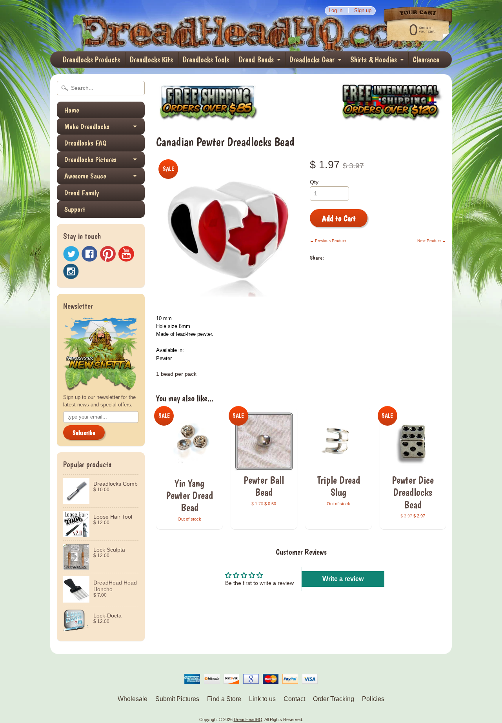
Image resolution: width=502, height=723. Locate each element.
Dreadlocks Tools (206, 59)
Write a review (343, 578)
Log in (335, 10)
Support (74, 209)
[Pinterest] (108, 254)
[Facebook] (89, 254)
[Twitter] (71, 254)
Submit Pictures (177, 699)
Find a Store (224, 699)
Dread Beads (256, 59)
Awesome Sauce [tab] (85, 175)
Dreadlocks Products (91, 59)
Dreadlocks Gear (312, 59)
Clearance (426, 59)
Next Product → (431, 241)
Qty (314, 182)
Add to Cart (339, 218)
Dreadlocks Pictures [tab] (90, 159)
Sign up (362, 10)
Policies (373, 699)
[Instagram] (71, 271)
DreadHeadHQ (134, 26)
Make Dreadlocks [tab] (86, 126)
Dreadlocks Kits (151, 59)
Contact (294, 699)
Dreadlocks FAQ (85, 143)
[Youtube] (126, 254)
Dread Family (81, 192)
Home (71, 110)
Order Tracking (333, 699)
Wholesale (132, 699)
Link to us (262, 699)
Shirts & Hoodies (373, 59)
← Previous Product (328, 241)
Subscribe (84, 433)
